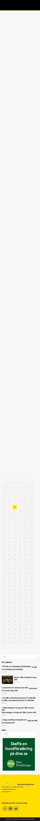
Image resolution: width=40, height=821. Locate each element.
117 (20, 564)
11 (31, 485)
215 (31, 633)
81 (20, 537)
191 (31, 616)
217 (9, 638)
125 (31, 568)
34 (25, 503)
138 (4, 581)
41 (31, 507)
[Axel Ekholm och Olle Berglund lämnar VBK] (20, 217)
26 (14, 498)
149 (31, 585)
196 (25, 620)
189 (20, 616)
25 (9, 498)
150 (4, 590)
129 (20, 572)
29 (31, 498)
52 (25, 516)
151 (9, 590)
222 (4, 642)
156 (4, 594)
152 (15, 590)
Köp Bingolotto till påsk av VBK (20, 371)
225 (20, 642)
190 (25, 616)
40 (25, 507)
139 (9, 581)
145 (9, 585)
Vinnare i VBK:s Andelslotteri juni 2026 (25, 678)
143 (31, 581)
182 (15, 612)
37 (9, 507)
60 (4, 524)
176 (15, 607)
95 (31, 546)
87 (20, 542)
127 (9, 572)
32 (14, 503)
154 (25, 590)
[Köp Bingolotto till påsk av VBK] (20, 357)
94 (25, 546)
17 (31, 489)
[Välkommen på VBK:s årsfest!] (20, 124)
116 (15, 564)
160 (25, 594)
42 (4, 511)
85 (9, 542)
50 (14, 516)
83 (31, 537)
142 (25, 581)
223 (9, 642)
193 (9, 620)
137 (31, 577)
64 (25, 524)
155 (31, 590)
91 (9, 546)
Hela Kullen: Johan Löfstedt (20, 96)
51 (20, 516)
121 (9, 568)
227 (31, 642)
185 (31, 612)
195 (20, 620)
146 (15, 585)
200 (15, 625)
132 (4, 577)
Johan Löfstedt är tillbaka (20, 43)
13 (9, 489)
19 (9, 494)
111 (20, 559)
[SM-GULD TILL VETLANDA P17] (20, 445)
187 (9, 616)
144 (4, 585)
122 (15, 568)
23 (31, 494)
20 (14, 494)
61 (9, 524)
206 (15, 629)
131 (31, 572)
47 (31, 511)
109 (9, 559)
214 (25, 633)
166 (25, 598)
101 (31, 551)
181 (9, 612)
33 (20, 503)
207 (20, 629)
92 (14, 546)
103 (9, 555)
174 (4, 607)
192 (4, 620)
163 (9, 598)
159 (20, 594)
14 (14, 489)
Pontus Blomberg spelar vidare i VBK (20, 187)
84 (4, 542)
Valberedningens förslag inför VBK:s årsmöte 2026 (19, 712)
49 (9, 516)
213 (20, 633)
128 (15, 572)
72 (4, 533)
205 (9, 629)
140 (15, 581)
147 (20, 585)
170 (15, 603)
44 (14, 511)
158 (15, 594)
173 (31, 603)
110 (15, 559)
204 (4, 629)
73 (9, 533)
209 (31, 629)
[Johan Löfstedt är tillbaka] (20, 26)
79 (9, 537)
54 (4, 520)
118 (25, 564)
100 (25, 551)
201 (20, 625)
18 (4, 494)
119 (31, 564)
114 (4, 564)
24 (4, 498)
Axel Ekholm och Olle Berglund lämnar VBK (20, 232)
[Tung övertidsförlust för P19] (20, 402)
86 (14, 542)
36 (4, 507)
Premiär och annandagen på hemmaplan (19, 668)
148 (25, 585)
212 (15, 633)
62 (14, 524)
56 (14, 520)
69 (20, 529)
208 (25, 629)
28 (25, 498)
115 (9, 564)
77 (31, 533)
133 (9, 577)
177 (20, 607)
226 (25, 642)
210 (4, 633)
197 (31, 620)
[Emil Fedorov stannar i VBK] (20, 266)
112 (25, 559)
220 (25, 638)
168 (4, 603)
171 (20, 603)
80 (14, 537)
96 (4, 551)
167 (31, 598)
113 (31, 559)
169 (9, 603)
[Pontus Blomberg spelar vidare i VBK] (20, 170)
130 (25, 572)
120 (4, 568)
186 (4, 616)
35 (31, 503)
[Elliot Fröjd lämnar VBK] (20, 314)
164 (15, 598)
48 (4, 516)
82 (25, 537)
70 (25, 529)
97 (9, 551)
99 (20, 551)
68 (14, 529)
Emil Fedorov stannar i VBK (20, 283)
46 (25, 511)
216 (4, 638)
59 (31, 520)
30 (4, 503)
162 (4, 598)
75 (20, 533)
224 (15, 642)
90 (4, 546)
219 (20, 638)
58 (25, 520)
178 (25, 607)
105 (20, 555)
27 (20, 498)
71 (31, 529)
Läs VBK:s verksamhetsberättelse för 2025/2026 (18, 700)
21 (20, 494)
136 (25, 577)
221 (31, 638)
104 (15, 555)
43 (9, 511)
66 (4, 529)
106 (25, 555)
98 (14, 551)
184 (25, 612)
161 (31, 594)
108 (4, 559)
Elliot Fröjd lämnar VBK (20, 331)
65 (31, 524)
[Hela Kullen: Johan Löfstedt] (20, 79)
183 (20, 612)
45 (20, 511)
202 (25, 625)
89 (31, 542)
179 (31, 607)
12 (4, 489)
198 (4, 625)
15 (20, 489)
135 (20, 577)
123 (20, 568)
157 (9, 594)
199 (9, 625)
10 (25, 485)
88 (25, 542)
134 (15, 577)
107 (31, 555)
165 (20, 598)
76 (25, 533)
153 (20, 590)
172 (25, 603)
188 (15, 616)
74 (14, 533)
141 (20, 581)
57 (20, 520)
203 (31, 625)
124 (25, 568)
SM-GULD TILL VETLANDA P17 (20, 462)
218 (15, 638)
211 (9, 633)
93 (20, 546)
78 (4, 537)
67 (9, 529)
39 (20, 507)
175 (9, 607)
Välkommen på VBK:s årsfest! (20, 141)
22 (25, 494)
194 (15, 620)
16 (25, 489)
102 (4, 555)
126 (4, 572)
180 (4, 612)
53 (31, 516)
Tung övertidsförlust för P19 (20, 419)
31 (9, 503)
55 (9, 520)
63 (20, 524)
